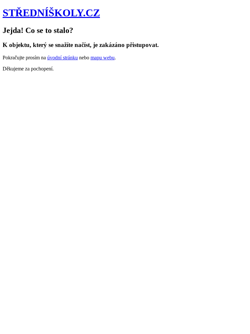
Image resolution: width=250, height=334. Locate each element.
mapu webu (102, 57)
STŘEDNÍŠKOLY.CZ (51, 13)
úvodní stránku (62, 57)
